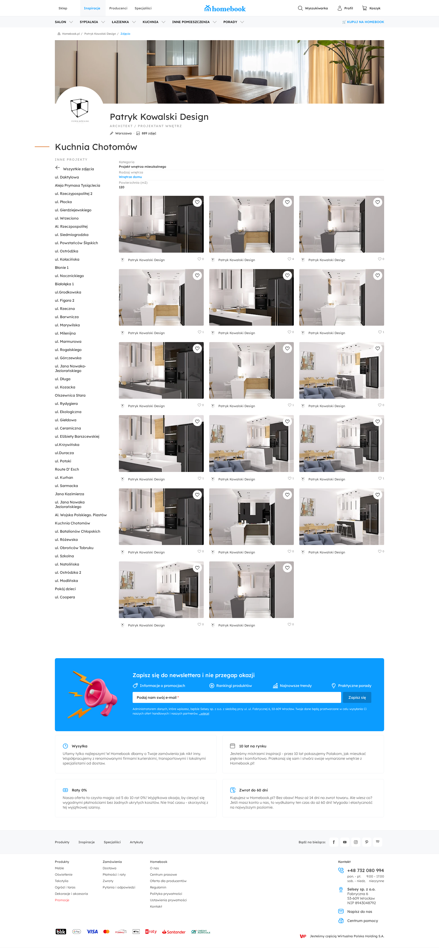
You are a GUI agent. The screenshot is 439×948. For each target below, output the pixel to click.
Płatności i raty (114, 874)
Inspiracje (92, 8)
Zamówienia (112, 862)
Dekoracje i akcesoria (71, 894)
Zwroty (108, 881)
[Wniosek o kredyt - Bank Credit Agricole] (200, 931)
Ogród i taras (65, 887)
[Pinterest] (366, 842)
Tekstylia (61, 881)
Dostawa (109, 868)
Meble (59, 868)
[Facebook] (333, 842)
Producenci (118, 8)
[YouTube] (344, 842)
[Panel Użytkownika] (345, 8)
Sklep (63, 8)
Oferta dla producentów (168, 881)
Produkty (62, 842)
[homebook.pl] (225, 8)
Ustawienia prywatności (168, 900)
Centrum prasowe (163, 874)
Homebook (158, 862)
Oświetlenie (63, 874)
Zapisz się (357, 697)
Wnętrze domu (130, 177)
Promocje (62, 900)
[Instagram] (355, 842)
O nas (154, 868)
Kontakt (156, 906)
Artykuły (136, 842)
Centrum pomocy (362, 920)
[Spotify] (377, 842)
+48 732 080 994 (365, 870)
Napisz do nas (359, 911)
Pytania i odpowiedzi (119, 887)
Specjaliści (143, 8)
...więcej (204, 713)
